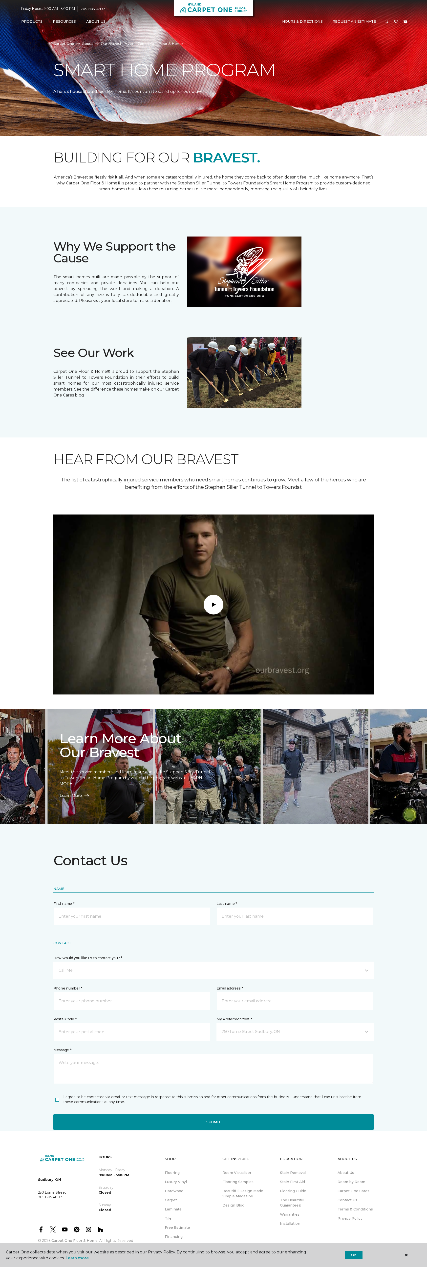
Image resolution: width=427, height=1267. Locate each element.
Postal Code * (64, 1019)
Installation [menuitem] (290, 1223)
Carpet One (63, 43)
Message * (62, 1050)
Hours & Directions (302, 21)
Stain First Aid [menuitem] (292, 1182)
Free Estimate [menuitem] (177, 1227)
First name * (63, 903)
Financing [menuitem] (174, 1236)
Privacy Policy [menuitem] (350, 1218)
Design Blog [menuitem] (233, 1205)
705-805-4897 (93, 9)
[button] (386, 21)
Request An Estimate (354, 21)
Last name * (226, 903)
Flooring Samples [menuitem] (238, 1182)
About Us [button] (96, 21)
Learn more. (77, 1258)
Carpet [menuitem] (171, 1200)
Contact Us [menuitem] (347, 1200)
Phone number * (67, 988)
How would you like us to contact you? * (87, 958)
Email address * (229, 988)
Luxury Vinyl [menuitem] (176, 1182)
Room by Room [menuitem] (351, 1182)
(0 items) (405, 21)
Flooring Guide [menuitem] (293, 1191)
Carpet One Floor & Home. (74, 1240)
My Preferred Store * (234, 1019)
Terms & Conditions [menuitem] (355, 1209)
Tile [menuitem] (168, 1218)
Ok (353, 1255)
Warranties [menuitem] (289, 1214)
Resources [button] (64, 21)
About (87, 43)
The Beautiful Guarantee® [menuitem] (292, 1203)
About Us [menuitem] (346, 1172)
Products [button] (32, 21)
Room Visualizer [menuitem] (236, 1172)
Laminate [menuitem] (173, 1209)
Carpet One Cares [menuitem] (353, 1191)
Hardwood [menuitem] (174, 1191)
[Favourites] (396, 21)
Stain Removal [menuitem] (293, 1172)
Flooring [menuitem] (172, 1172)
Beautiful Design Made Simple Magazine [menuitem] (242, 1193)
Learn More (71, 795)
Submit (213, 1122)
